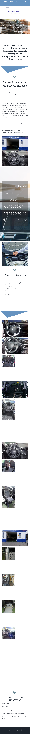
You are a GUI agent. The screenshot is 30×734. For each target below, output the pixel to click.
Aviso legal (6, 730)
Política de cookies (13, 730)
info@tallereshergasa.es (19, 3)
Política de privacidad (22, 730)
